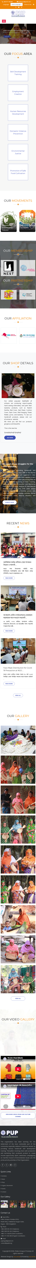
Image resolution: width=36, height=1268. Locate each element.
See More (10, 437)
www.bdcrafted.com (25, 419)
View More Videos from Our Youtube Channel (18, 1115)
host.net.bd (32, 1256)
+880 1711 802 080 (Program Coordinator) (13, 1236)
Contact (4, 1192)
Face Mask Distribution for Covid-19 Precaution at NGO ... (17, 669)
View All (18, 695)
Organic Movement (7, 1185)
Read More (9, 578)
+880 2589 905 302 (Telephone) (10, 1231)
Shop (3, 1182)
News (3, 1179)
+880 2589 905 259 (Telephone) (10, 1229)
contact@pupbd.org (6, 1243)
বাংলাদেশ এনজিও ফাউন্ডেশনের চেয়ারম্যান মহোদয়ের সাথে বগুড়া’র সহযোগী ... (17, 616)
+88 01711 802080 (8, 1)
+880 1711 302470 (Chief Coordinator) (12, 1233)
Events (4, 1188)
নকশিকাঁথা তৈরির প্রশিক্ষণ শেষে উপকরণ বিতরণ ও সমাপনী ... (17, 563)
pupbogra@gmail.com (24, 1)
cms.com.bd (17, 1256)
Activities (4, 1176)
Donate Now (9, 502)
